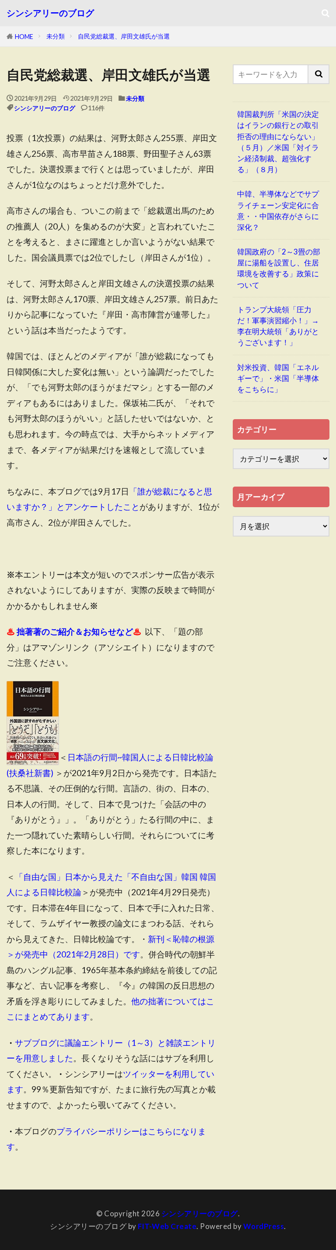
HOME (24, 36)
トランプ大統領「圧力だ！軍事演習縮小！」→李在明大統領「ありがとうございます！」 (278, 326)
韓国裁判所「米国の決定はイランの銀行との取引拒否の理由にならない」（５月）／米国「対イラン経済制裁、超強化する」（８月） (278, 141)
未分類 (55, 36)
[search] (318, 74)
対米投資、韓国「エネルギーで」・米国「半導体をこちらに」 (278, 378)
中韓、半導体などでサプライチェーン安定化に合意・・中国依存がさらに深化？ (278, 210)
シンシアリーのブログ (50, 13)
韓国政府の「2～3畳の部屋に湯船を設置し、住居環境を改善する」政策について (278, 268)
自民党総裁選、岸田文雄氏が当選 (124, 36)
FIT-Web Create (167, 1226)
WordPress (263, 1226)
